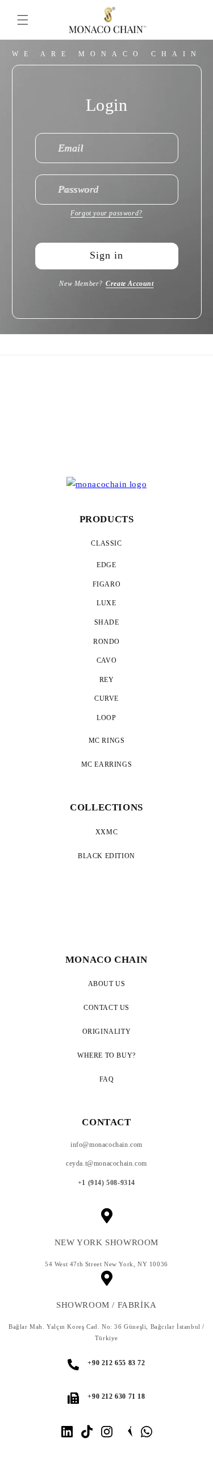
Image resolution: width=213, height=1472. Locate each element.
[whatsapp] (146, 1431)
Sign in (106, 255)
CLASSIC (106, 543)
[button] (22, 19)
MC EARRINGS (106, 764)
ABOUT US (107, 984)
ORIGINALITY (106, 1032)
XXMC (106, 832)
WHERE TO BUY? (106, 1055)
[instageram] (106, 1431)
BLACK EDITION (106, 856)
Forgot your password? (106, 213)
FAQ (106, 1079)
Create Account (129, 284)
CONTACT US (106, 1008)
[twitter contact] (126, 1431)
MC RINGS (107, 741)
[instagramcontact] (67, 1431)
